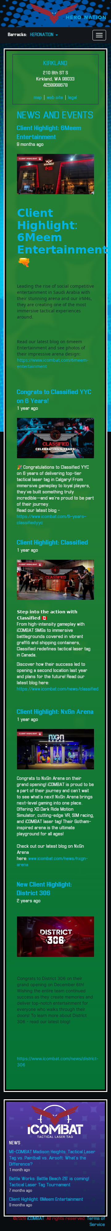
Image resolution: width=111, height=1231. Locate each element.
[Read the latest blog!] (55, 580)
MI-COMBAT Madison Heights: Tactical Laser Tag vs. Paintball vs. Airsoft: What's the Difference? (52, 1158)
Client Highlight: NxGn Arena (55, 712)
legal (72, 98)
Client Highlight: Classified (52, 543)
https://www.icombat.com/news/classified (58, 689)
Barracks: (17, 35)
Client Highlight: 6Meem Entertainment (46, 1199)
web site (55, 98)
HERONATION (42, 35)
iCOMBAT (35, 1219)
